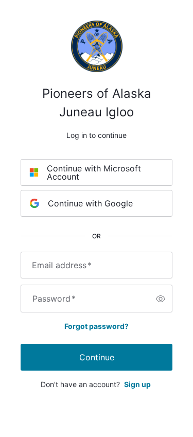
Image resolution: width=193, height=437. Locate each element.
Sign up (137, 384)
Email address (62, 265)
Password (54, 298)
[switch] (160, 298)
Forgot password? (96, 326)
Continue (96, 357)
